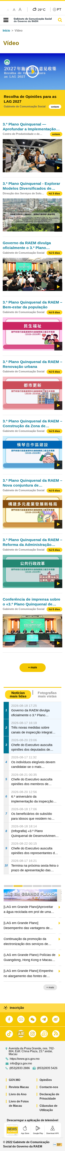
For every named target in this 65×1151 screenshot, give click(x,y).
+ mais (54, 987)
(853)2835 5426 (47, 1068)
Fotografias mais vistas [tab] (47, 694)
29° (42, 9)
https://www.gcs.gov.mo (25, 1058)
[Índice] (5, 20)
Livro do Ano (18, 1094)
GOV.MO (14, 1079)
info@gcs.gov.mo (21, 1063)
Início (6, 30)
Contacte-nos (49, 1087)
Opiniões (46, 1079)
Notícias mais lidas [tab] (18, 694)
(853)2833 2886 (19, 1068)
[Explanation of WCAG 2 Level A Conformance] (57, 1144)
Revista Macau (19, 1087)
